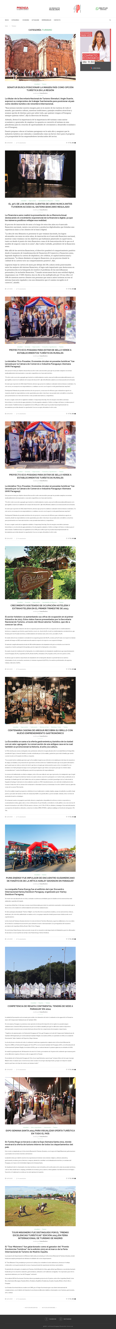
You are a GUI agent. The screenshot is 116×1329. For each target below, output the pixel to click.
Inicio (7, 20)
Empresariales (46, 20)
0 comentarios (22, 143)
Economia (26, 20)
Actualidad (35, 20)
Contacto (57, 20)
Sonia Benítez (44, 93)
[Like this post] (66, 143)
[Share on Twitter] (71, 143)
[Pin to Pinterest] (72, 143)
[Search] (110, 20)
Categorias (15, 20)
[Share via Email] (75, 143)
